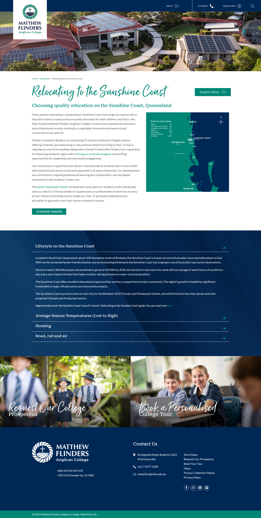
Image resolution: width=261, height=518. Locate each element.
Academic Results (49, 211)
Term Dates (191, 454)
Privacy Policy (192, 477)
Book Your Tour (177, 412)
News (187, 468)
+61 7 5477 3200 (147, 466)
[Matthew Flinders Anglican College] (60, 451)
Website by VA (88, 514)
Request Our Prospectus (199, 459)
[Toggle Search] (252, 6)
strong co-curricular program (93, 154)
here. (170, 305)
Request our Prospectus (47, 412)
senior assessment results (52, 186)
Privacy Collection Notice (199, 472)
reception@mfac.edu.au (151, 474)
